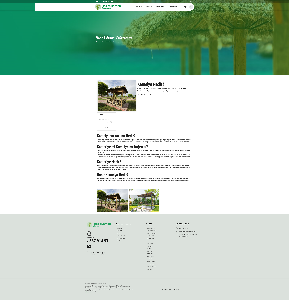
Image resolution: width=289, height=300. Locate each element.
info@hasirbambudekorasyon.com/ (187, 231)
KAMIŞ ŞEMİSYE (150, 256)
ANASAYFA (139, 7)
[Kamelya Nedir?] (117, 95)
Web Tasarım (88, 292)
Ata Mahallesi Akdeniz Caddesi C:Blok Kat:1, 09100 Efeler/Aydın (190, 235)
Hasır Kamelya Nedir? (103, 128)
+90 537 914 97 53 (183, 228)
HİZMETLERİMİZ (160, 7)
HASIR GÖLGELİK (150, 238)
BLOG (118, 233)
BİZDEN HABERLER (121, 238)
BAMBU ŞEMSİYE (150, 241)
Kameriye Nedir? (102, 125)
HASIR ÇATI (149, 259)
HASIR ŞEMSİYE (150, 235)
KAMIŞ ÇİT (149, 269)
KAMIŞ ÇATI (149, 246)
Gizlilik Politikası (176, 289)
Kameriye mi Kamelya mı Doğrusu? (106, 122)
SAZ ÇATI (149, 248)
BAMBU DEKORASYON (151, 233)
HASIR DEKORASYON (151, 230)
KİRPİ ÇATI (149, 251)
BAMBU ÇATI (150, 253)
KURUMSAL (149, 7)
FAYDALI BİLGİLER (121, 235)
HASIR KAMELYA (150, 264)
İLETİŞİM (185, 7)
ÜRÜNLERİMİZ (173, 7)
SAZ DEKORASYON (151, 228)
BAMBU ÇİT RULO (151, 261)
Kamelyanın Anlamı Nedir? (105, 119)
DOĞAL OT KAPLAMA (151, 266)
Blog (191, 1)
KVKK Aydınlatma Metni (166, 289)
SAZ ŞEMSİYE (150, 243)
